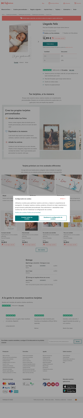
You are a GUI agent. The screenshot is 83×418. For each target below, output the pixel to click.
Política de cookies (21, 212)
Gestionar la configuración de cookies (53, 218)
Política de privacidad (34, 212)
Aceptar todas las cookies (26, 218)
